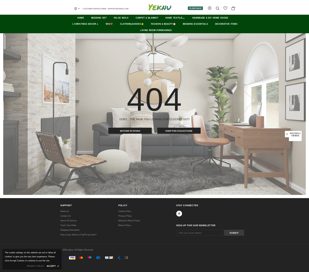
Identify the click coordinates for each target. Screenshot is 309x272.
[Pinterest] (179, 214)
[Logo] (160, 7)
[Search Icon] (217, 8)
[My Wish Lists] (225, 9)
